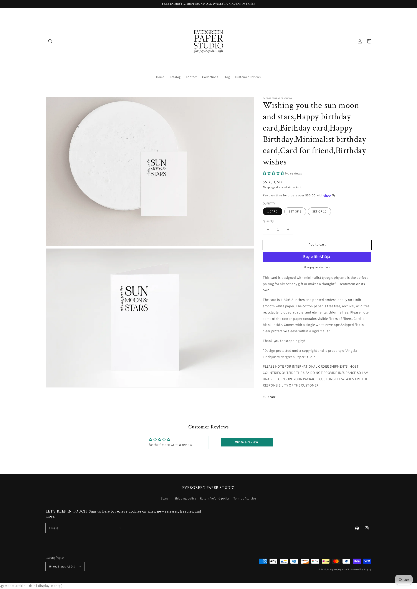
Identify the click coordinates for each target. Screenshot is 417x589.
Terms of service (244, 498)
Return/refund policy (215, 498)
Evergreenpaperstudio (338, 569)
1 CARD (272, 211)
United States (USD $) (62, 566)
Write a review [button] (246, 442)
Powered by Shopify (361, 569)
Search (165, 498)
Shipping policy (185, 498)
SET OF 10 (319, 211)
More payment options (317, 267)
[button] (50, 41)
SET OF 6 (295, 211)
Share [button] (272, 397)
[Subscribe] (119, 528)
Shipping (268, 187)
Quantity (268, 221)
